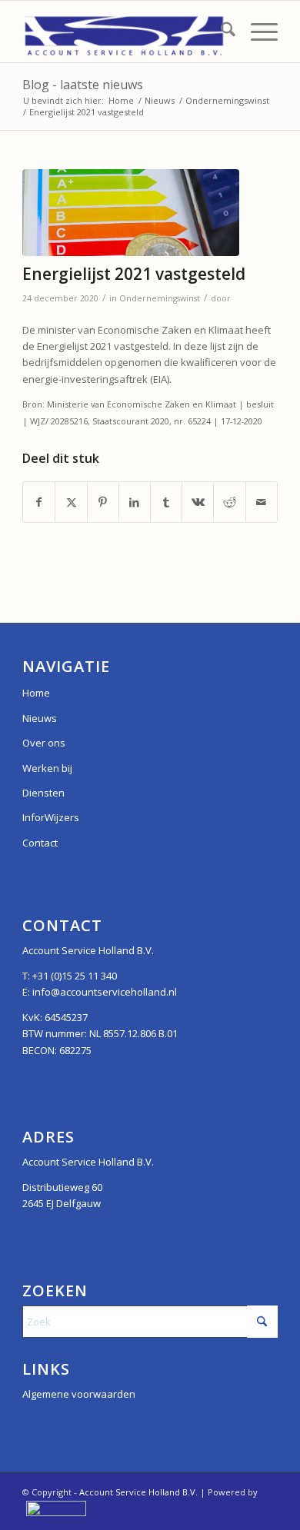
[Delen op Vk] (197, 502)
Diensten (43, 793)
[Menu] (256, 31)
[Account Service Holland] (124, 31)
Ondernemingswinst (159, 298)
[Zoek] (220, 31)
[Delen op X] (70, 502)
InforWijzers (50, 817)
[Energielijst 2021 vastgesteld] (130, 212)
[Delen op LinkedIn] (134, 502)
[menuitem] (220, 31)
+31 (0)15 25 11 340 (74, 976)
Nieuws (39, 718)
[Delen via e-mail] (261, 502)
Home (36, 693)
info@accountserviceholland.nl (104, 992)
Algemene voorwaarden (78, 1394)
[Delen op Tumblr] (166, 502)
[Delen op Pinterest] (103, 502)
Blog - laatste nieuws (82, 84)
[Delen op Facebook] (39, 502)
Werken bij (47, 768)
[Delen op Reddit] (229, 502)
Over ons (43, 743)
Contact (40, 843)
